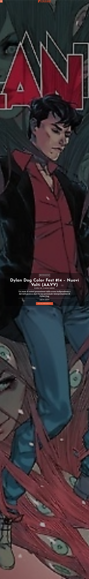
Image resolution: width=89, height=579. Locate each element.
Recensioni (44, 275)
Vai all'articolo (44, 303)
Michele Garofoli (50, 288)
